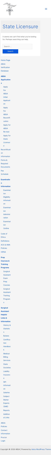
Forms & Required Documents (5, 163)
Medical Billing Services (6, 357)
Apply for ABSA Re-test (7, 128)
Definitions (5, 241)
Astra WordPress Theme (41, 449)
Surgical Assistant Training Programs (7, 295)
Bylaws (6, 336)
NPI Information (7, 385)
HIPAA (3, 252)
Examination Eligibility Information (7, 197)
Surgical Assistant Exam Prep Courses (7, 278)
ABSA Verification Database (5, 67)
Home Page (5, 60)
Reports (6, 410)
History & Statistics (7, 328)
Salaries (6, 392)
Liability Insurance (6, 374)
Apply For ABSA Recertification (6, 114)
